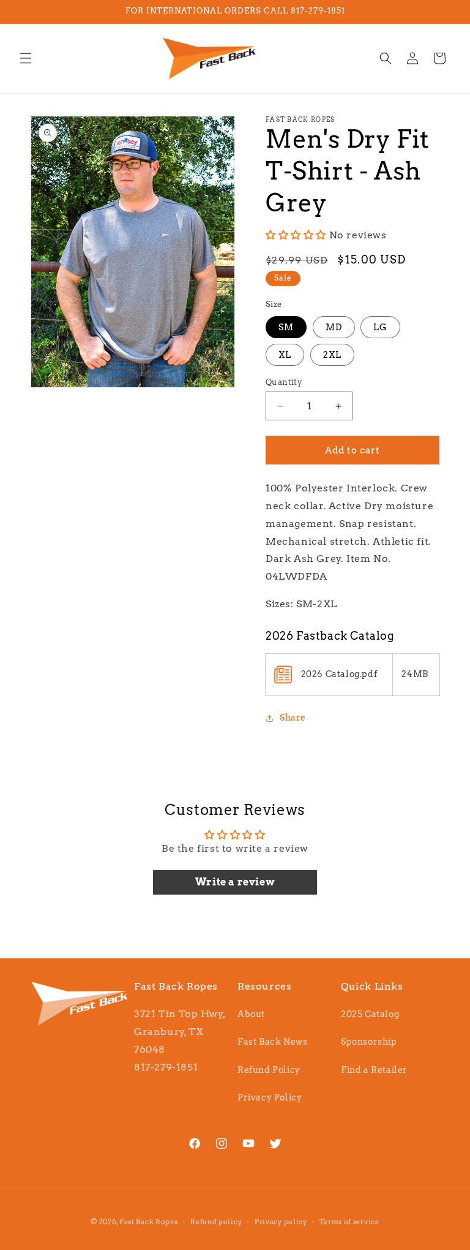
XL (284, 355)
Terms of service (349, 1222)
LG (380, 327)
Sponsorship (369, 1042)
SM (286, 327)
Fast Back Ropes (148, 1222)
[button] (25, 58)
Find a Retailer (374, 1070)
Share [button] (293, 717)
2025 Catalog (370, 1014)
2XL (332, 355)
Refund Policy (268, 1070)
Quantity (284, 382)
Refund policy (216, 1222)
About (251, 1014)
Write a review (235, 882)
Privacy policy (281, 1222)
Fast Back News (272, 1042)
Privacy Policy (269, 1097)
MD (334, 327)
